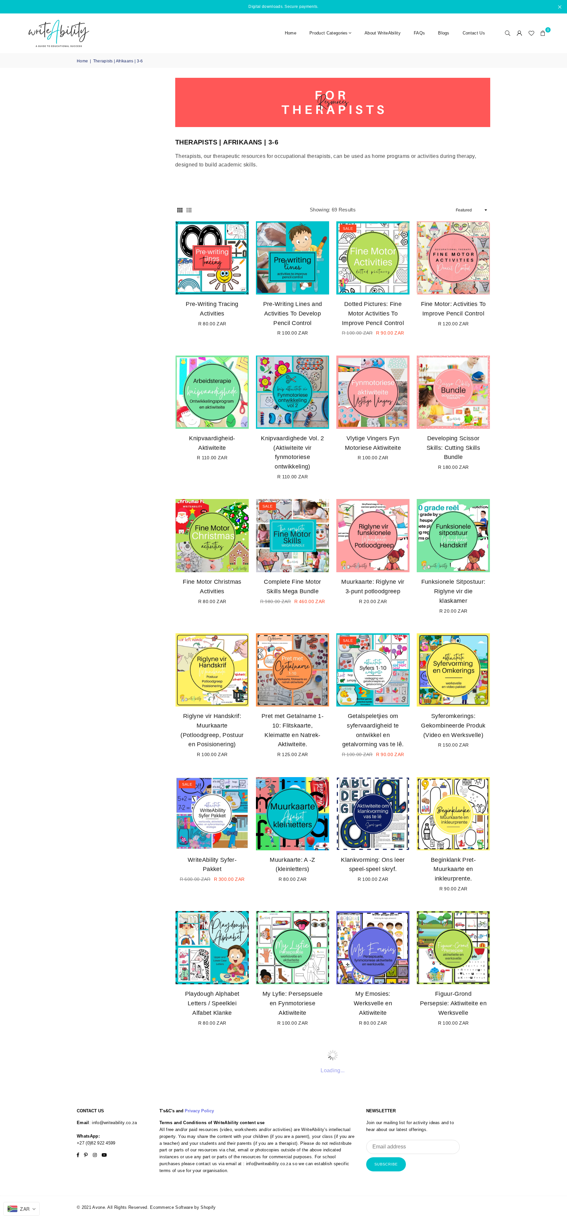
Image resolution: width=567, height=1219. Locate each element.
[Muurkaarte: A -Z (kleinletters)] (292, 813)
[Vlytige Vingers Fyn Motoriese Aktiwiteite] (373, 392)
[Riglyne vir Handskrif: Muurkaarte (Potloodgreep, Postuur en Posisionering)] (212, 670)
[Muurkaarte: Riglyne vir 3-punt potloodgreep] (373, 535)
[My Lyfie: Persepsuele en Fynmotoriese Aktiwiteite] (292, 947)
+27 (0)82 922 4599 (96, 1143)
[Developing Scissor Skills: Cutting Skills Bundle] (453, 392)
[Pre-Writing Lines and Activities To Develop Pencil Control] (292, 257)
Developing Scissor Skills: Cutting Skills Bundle (453, 448)
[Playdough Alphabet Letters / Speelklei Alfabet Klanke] (212, 947)
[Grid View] (179, 209)
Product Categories (328, 33)
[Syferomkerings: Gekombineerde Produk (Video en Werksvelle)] (453, 670)
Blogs (444, 33)
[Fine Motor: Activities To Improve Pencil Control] (453, 257)
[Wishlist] (531, 33)
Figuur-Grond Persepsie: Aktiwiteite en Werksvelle (453, 1003)
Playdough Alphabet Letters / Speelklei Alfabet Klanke (212, 1003)
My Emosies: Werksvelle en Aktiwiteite (373, 1003)
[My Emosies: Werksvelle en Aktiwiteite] (373, 947)
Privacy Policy (199, 1110)
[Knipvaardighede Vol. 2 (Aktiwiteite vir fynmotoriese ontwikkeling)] (292, 392)
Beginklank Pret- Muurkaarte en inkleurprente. (453, 869)
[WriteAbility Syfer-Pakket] (212, 813)
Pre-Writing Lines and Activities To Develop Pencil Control (292, 313)
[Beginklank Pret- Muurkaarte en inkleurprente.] (453, 813)
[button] (543, 33)
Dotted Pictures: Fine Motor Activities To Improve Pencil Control (373, 313)
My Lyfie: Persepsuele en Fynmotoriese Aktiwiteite (292, 1003)
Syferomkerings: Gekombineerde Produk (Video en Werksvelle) (453, 725)
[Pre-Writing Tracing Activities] (212, 257)
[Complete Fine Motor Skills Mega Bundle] (292, 535)
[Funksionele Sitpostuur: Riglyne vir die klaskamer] (453, 535)
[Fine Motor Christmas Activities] (212, 535)
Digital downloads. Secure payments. (283, 6)
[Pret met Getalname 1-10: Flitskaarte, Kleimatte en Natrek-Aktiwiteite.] (292, 670)
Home (290, 33)
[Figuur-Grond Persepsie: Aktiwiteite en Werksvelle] (453, 947)
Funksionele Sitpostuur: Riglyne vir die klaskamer (453, 591)
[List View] (189, 209)
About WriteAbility (383, 33)
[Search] (508, 33)
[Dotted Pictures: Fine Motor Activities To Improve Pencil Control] (373, 257)
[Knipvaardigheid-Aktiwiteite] (212, 392)
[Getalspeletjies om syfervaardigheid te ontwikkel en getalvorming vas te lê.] (373, 670)
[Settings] (519, 33)
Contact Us (474, 33)
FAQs (419, 33)
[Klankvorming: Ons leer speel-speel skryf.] (373, 813)
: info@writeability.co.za (113, 1122)
